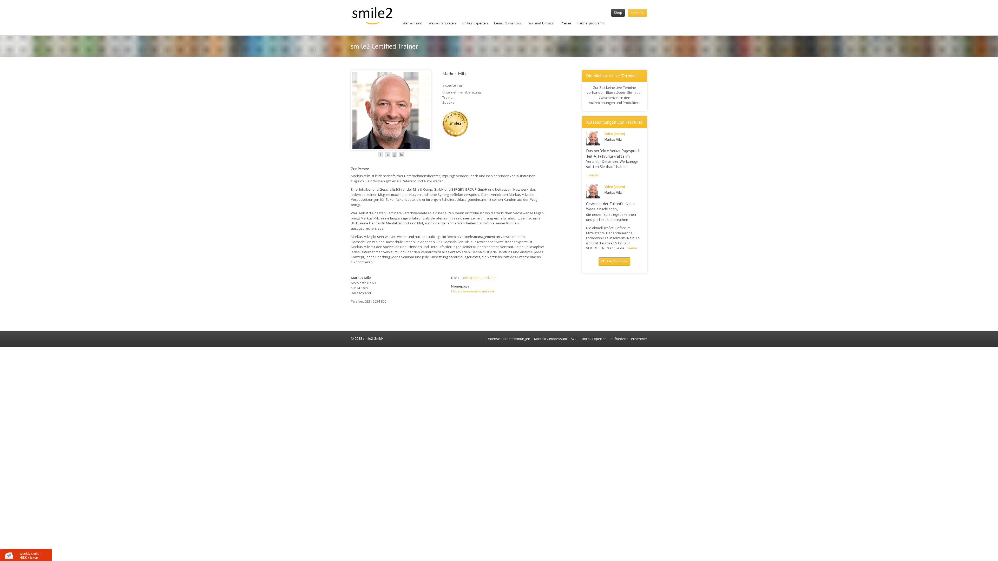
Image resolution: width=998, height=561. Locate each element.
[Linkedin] (401, 154)
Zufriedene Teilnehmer (628, 338)
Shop (618, 12)
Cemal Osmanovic (508, 23)
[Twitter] (387, 154)
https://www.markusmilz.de (472, 291)
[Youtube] (394, 154)
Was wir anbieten (442, 23)
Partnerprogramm (591, 23)
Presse (566, 23)
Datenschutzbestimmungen (508, 338)
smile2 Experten (475, 23)
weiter (594, 175)
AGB (574, 338)
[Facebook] (380, 154)
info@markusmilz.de (479, 277)
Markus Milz (454, 73)
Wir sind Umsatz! (541, 23)
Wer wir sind (412, 23)
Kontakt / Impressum (550, 338)
